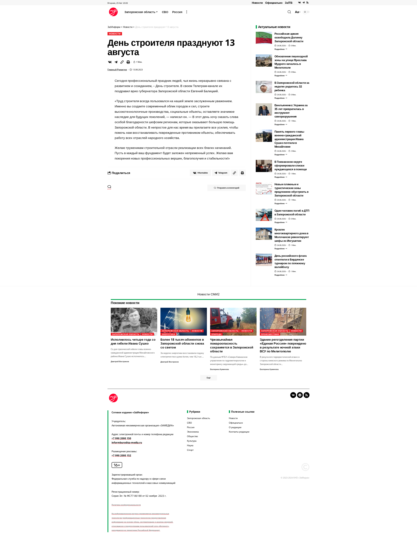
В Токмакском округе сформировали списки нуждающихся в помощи (290, 165)
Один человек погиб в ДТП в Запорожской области (291, 212)
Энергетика (168, 334)
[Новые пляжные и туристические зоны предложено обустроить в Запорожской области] (264, 188)
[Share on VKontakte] (110, 62)
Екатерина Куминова (219, 369)
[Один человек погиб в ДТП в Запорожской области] (264, 215)
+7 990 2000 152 (121, 455)
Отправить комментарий (228, 187)
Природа (216, 334)
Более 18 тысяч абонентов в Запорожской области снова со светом (182, 343)
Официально (273, 3)
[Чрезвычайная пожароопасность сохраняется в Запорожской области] (233, 322)
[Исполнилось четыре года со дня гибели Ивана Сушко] (134, 322)
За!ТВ (288, 3)
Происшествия (270, 334)
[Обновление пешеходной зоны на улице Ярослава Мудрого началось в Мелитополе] (264, 60)
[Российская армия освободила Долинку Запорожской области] (264, 38)
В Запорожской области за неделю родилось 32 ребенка (291, 86)
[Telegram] (303, 2)
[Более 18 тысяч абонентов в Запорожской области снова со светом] (183, 322)
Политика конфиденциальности (126, 505)
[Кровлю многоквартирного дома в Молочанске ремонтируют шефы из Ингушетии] (264, 234)
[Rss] (307, 2)
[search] (289, 11)
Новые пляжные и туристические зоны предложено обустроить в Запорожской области (291, 189)
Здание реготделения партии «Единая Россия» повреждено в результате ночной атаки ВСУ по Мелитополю (283, 345)
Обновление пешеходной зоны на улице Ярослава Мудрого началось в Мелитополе (291, 61)
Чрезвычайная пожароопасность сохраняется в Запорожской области (231, 345)
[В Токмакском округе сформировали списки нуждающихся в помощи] (264, 166)
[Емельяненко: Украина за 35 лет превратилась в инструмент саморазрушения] (264, 109)
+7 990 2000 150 (121, 438)
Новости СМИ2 (208, 294)
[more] (186, 12)
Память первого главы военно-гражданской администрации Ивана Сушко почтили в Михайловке (289, 139)
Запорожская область (125, 334)
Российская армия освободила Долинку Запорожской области (288, 37)
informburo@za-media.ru (127, 442)
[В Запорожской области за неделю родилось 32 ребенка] (264, 87)
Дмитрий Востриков (120, 361)
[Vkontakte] (299, 2)
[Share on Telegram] (116, 62)
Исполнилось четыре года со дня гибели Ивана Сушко (133, 341)
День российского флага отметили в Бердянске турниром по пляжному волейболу (290, 261)
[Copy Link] (122, 62)
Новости (257, 3)
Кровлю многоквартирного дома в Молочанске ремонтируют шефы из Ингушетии (291, 235)
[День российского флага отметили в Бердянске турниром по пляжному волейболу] (264, 260)
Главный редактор (117, 69)
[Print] (128, 62)
